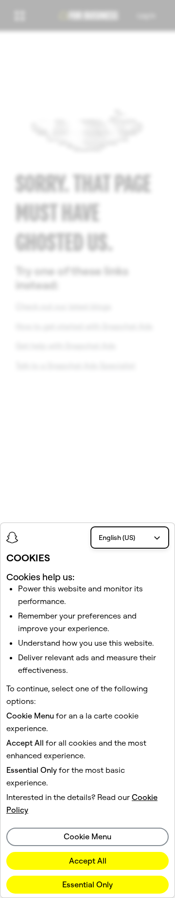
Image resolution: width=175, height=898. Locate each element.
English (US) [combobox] (117, 537)
